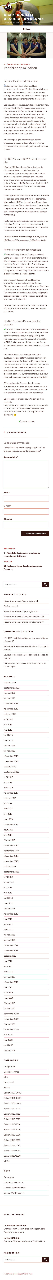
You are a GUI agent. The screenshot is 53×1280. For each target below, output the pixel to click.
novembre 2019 (11, 709)
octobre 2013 (10, 866)
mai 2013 (8, 893)
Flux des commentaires (14, 1188)
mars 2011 (8, 972)
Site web (8, 519)
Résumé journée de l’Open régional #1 (21, 601)
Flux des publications (13, 1182)
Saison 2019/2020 (12, 1156)
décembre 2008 (11, 1029)
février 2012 (9, 935)
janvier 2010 (9, 1008)
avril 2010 (8, 993)
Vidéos (7, 1161)
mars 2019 (9, 740)
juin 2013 (8, 887)
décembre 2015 (11, 824)
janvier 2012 (9, 940)
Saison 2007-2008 (12, 1093)
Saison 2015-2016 (12, 1135)
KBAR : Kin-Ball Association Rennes (24, 17)
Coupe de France (11, 1072)
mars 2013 (9, 903)
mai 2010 (8, 987)
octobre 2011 (10, 956)
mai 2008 (8, 1040)
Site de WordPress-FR (14, 1193)
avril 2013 (8, 898)
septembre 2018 (11, 772)
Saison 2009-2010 (12, 1103)
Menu (27, 29)
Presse (7, 1087)
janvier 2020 (9, 698)
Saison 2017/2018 (12, 1145)
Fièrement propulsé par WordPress (18, 1274)
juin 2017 (8, 803)
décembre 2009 (11, 1014)
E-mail (7, 506)
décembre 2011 (11, 945)
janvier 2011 (9, 977)
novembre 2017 (11, 793)
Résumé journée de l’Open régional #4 (21, 611)
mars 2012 (8, 930)
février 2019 (9, 745)
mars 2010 (9, 998)
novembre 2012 (11, 914)
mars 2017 (8, 809)
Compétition (9, 1066)
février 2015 (9, 840)
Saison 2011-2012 (12, 1114)
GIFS (6, 1077)
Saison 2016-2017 (12, 1140)
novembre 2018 (11, 761)
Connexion (9, 1177)
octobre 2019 (10, 714)
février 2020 (9, 693)
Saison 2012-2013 (12, 1119)
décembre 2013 (11, 856)
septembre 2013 (11, 872)
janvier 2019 (9, 751)
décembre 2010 (11, 982)
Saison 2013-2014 (12, 1124)
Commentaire (11, 457)
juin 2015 (8, 835)
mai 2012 (8, 919)
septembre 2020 (11, 688)
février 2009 (9, 1024)
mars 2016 (9, 819)
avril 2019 (8, 735)
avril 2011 (8, 966)
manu (27, 64)
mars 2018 (9, 788)
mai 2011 (8, 961)
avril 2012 (8, 924)
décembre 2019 (11, 703)
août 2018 (8, 777)
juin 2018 (8, 782)
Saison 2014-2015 (12, 1129)
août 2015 (8, 830)
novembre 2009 (11, 1019)
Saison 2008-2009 (16, 432)
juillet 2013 (9, 882)
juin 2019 (8, 724)
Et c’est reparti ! (11, 606)
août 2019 (8, 719)
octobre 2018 (10, 767)
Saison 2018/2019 (12, 1151)
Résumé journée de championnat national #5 (24, 617)
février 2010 (9, 1003)
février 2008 (9, 1050)
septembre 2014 (11, 851)
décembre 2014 (11, 845)
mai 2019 (8, 730)
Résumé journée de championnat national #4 (24, 622)
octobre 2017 (10, 798)
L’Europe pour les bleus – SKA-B (18, 663)
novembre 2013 (11, 861)
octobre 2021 (10, 682)
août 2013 (8, 877)
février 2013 (9, 908)
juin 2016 (8, 814)
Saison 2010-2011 (12, 1108)
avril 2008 (8, 1045)
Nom (7, 492)
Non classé (9, 1082)
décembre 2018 (11, 756)
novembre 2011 (11, 950)
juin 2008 (8, 1035)
